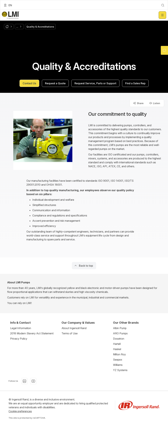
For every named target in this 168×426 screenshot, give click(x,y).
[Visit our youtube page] (33, 381)
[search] (163, 5)
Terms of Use (70, 333)
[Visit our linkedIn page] (24, 381)
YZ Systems (120, 370)
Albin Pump (119, 328)
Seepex (117, 359)
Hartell (117, 343)
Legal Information (20, 328)
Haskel (117, 349)
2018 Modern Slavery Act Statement (31, 333)
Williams (118, 364)
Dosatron (118, 338)
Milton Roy (119, 354)
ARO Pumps (120, 333)
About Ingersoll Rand (74, 328)
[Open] (162, 15)
